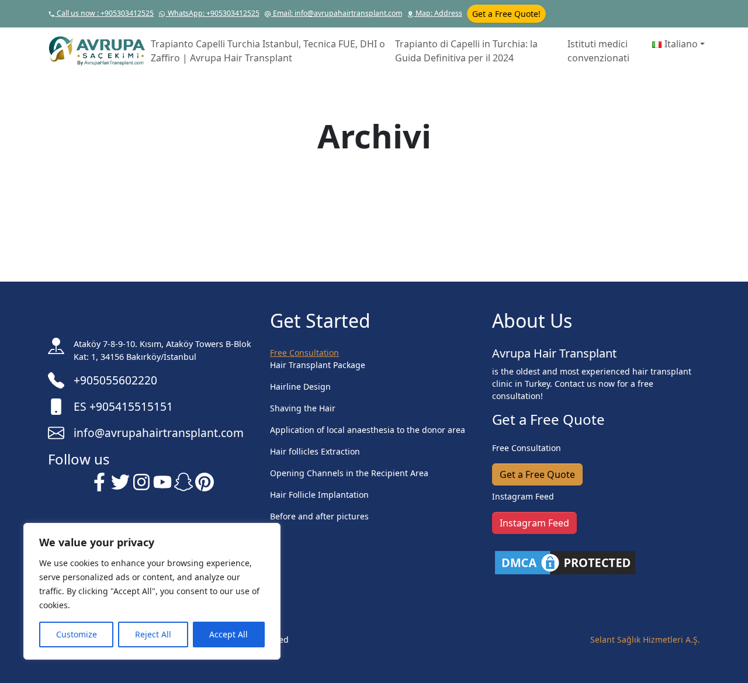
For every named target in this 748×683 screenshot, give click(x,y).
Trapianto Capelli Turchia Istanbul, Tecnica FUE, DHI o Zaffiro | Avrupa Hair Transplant (268, 50)
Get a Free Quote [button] (537, 474)
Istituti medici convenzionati (598, 50)
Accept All (228, 634)
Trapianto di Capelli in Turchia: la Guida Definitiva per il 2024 (466, 50)
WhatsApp (212, 13)
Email (336, 13)
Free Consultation (304, 352)
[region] (151, 591)
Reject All (153, 634)
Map (438, 13)
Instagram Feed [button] (534, 522)
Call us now (104, 13)
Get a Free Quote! (506, 13)
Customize (76, 634)
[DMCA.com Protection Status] (565, 561)
